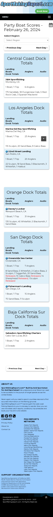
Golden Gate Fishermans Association (13, 487)
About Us (5, 426)
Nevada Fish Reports (31, 456)
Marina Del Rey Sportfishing (21, 129)
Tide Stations (28, 467)
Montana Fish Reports (32, 451)
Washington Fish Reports (33, 471)
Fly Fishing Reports (31, 440)
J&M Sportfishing (15, 79)
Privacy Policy (7, 423)
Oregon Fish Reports (31, 460)
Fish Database (29, 434)
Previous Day (13, 48)
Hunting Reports (30, 443)
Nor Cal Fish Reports (31, 458)
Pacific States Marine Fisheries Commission (16, 480)
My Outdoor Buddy (31, 455)
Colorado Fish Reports (31, 429)
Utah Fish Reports (30, 469)
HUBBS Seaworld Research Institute (13, 485)
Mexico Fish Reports (31, 449)
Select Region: (12, 36)
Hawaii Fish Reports (31, 442)
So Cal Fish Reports (31, 464)
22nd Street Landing (19, 151)
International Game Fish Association (13, 481)
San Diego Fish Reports (32, 462)
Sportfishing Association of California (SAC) (15, 478)
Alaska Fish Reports (31, 425)
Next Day (41, 48)
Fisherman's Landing (19, 286)
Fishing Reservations (31, 436)
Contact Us (5, 429)
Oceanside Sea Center (20, 258)
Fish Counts (28, 432)
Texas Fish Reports (30, 466)
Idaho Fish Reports (30, 445)
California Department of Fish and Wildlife (15, 483)
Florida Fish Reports (31, 438)
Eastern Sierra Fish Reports (33, 431)
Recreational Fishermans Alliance (12, 488)
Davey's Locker (16, 208)
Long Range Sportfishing (33, 447)
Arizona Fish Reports (31, 427)
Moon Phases (29, 453)
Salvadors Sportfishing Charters (23, 333)
